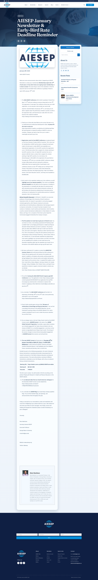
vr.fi (46, 238)
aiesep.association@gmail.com (76, 563)
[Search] (79, 54)
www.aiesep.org (28, 442)
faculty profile (36, 194)
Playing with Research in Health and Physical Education (37, 375)
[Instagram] (8, 0)
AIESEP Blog (20, 15)
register (44, 154)
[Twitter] (21, 563)
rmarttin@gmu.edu (45, 284)
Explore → (62, 83)
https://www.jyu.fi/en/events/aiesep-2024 (32, 116)
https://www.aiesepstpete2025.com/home (32, 298)
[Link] (24, 563)
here (33, 152)
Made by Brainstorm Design (76, 577)
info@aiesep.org (29, 403)
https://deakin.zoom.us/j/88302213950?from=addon (41, 364)
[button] (18, 41)
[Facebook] (4, 0)
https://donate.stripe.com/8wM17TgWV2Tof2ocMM (37, 270)
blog (37, 232)
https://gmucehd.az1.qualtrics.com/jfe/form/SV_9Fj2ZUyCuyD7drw (38, 128)
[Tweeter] (6, 0)
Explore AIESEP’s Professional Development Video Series (72, 97)
